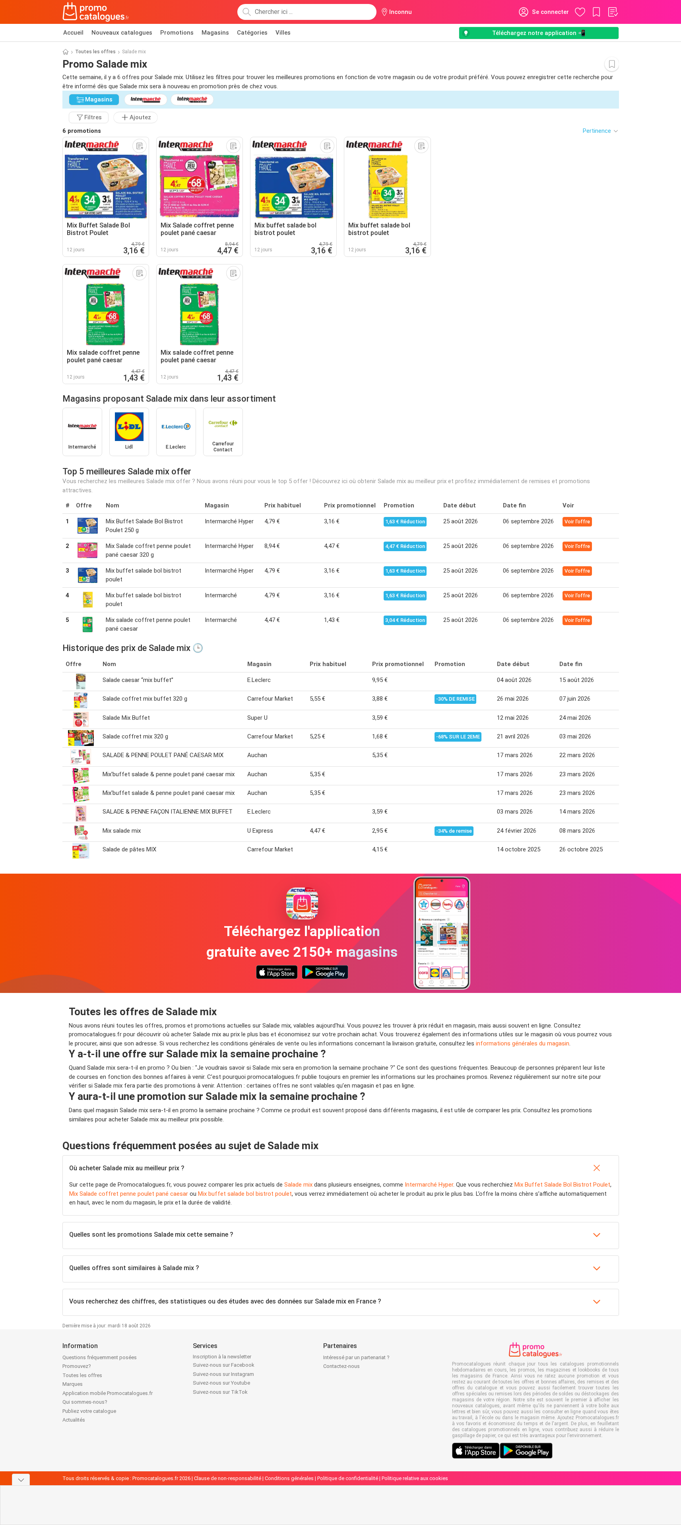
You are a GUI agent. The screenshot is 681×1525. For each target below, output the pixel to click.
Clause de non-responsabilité (227, 1478)
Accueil (73, 32)
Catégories (252, 32)
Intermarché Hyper (429, 1184)
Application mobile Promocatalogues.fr (107, 1393)
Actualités (73, 1420)
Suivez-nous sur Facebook (223, 1365)
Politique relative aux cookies (415, 1478)
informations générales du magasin (522, 1043)
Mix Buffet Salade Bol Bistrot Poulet (562, 1184)
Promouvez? (76, 1366)
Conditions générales (289, 1478)
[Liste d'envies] (612, 12)
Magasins (215, 32)
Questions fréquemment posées (99, 1357)
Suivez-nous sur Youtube (221, 1383)
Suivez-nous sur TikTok (220, 1392)
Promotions (177, 32)
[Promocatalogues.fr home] (96, 12)
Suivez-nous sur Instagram (223, 1374)
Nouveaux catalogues (121, 32)
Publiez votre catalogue (89, 1411)
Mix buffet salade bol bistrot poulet (245, 1193)
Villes (283, 32)
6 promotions (81, 130)
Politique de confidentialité (347, 1478)
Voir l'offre (577, 522)
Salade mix (298, 1184)
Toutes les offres (95, 51)
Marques (72, 1384)
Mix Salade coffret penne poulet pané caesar (128, 1193)
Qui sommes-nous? (84, 1402)
